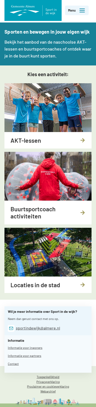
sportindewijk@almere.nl (38, 328)
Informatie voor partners (24, 356)
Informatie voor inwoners (25, 348)
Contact (13, 364)
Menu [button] (72, 10)
